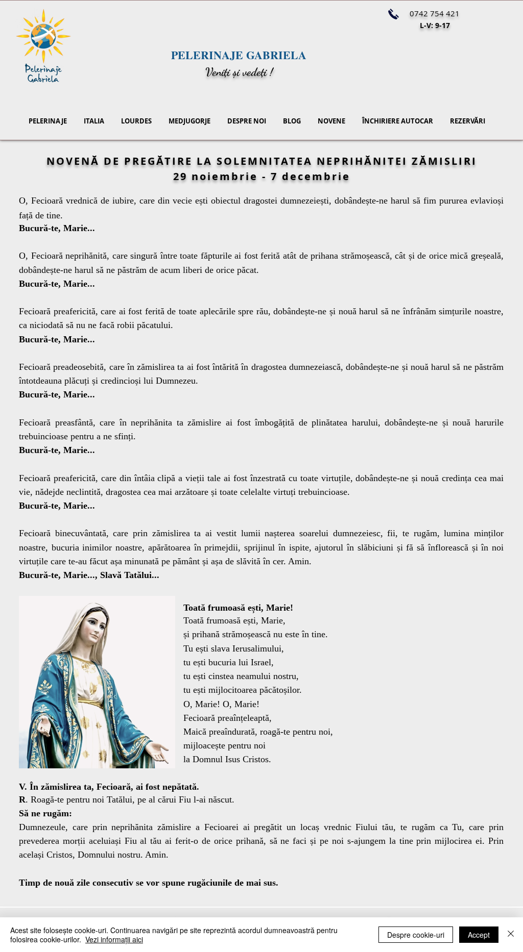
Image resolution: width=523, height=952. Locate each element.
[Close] (511, 934)
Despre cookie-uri (415, 935)
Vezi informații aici (114, 939)
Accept (479, 935)
